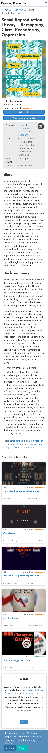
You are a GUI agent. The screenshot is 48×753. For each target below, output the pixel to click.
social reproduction (24, 447)
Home (5, 10)
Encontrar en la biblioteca (25, 118)
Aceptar (22, 748)
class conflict (16, 441)
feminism (21, 444)
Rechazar (10, 748)
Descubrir (18, 10)
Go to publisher (24, 112)
